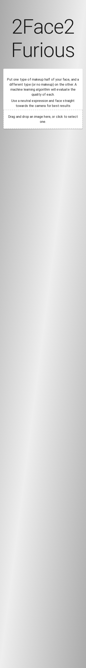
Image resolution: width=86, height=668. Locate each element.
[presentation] (43, 119)
